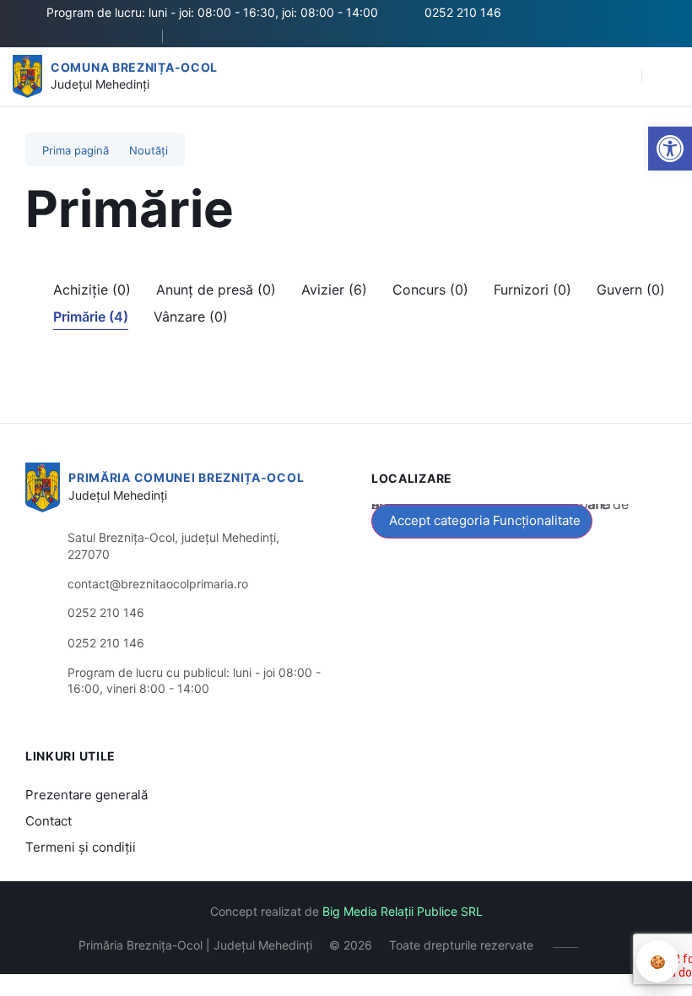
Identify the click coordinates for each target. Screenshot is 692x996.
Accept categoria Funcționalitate (485, 520)
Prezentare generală (86, 795)
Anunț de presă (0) (216, 289)
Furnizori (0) (532, 289)
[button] (670, 149)
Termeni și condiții (80, 847)
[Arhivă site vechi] (194, 36)
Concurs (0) (430, 289)
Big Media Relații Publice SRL (402, 911)
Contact (48, 821)
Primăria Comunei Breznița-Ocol (186, 477)
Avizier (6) (334, 289)
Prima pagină (75, 150)
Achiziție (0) (92, 289)
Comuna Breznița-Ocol (134, 67)
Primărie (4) (90, 316)
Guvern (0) (631, 289)
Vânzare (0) (191, 316)
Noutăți (148, 150)
